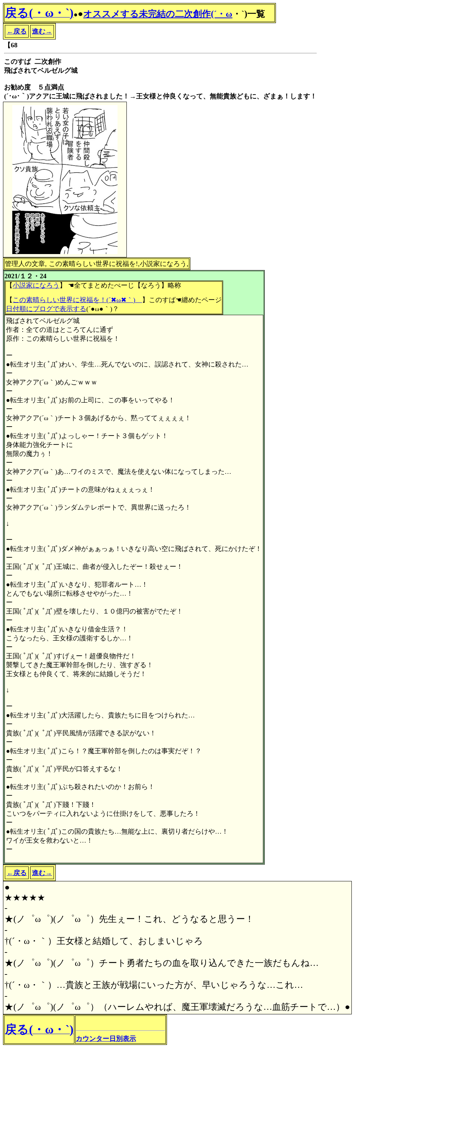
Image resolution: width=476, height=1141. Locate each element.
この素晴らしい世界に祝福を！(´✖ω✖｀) (77, 300)
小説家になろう (36, 285)
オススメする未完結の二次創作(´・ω (157, 14)
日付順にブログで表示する (46, 309)
